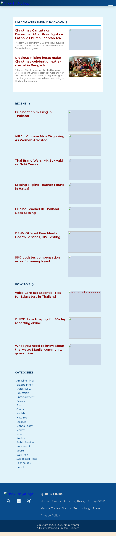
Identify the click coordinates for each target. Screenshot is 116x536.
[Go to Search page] (8, 501)
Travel (20, 467)
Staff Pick (22, 454)
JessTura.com (71, 527)
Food (19, 405)
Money (20, 430)
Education (22, 393)
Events (20, 401)
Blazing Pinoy (24, 384)
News (19, 434)
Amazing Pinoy (25, 380)
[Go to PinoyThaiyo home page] (15, 3)
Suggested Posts (26, 458)
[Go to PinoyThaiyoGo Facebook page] (29, 501)
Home (44, 501)
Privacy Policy (50, 515)
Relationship (23, 446)
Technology (23, 462)
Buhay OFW (23, 388)
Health (20, 413)
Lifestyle (21, 421)
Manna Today (24, 426)
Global (20, 409)
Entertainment (25, 397)
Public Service (25, 442)
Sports (20, 450)
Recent (21, 103)
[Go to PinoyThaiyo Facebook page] (19, 501)
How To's (22, 284)
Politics (20, 438)
